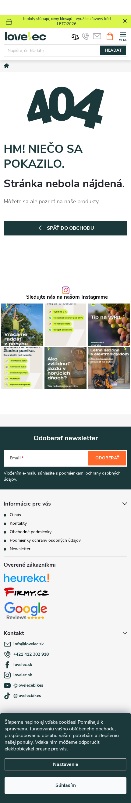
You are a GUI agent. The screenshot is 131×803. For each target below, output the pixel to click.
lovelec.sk (22, 664)
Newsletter (20, 549)
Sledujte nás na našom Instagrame (67, 297)
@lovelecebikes (28, 685)
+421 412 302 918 (31, 654)
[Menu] (123, 36)
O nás (15, 515)
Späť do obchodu (70, 228)
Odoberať (107, 458)
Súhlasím (65, 785)
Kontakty (18, 523)
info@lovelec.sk (28, 644)
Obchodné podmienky (30, 532)
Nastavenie (65, 764)
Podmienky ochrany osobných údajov (45, 540)
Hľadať (113, 50)
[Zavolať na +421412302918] (85, 36)
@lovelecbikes (27, 695)
